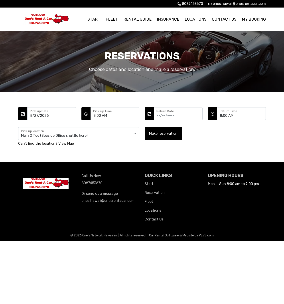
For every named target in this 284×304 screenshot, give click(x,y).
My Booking (254, 19)
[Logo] (46, 18)
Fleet (112, 19)
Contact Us (224, 19)
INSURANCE (168, 19)
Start (93, 19)
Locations (196, 19)
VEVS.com (206, 235)
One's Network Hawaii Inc (100, 235)
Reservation (155, 193)
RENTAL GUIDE (137, 19)
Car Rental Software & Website (171, 235)
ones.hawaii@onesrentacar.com (239, 4)
